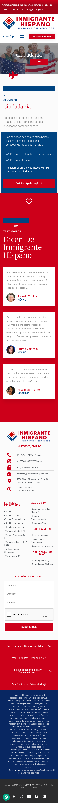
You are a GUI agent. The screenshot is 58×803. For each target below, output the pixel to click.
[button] (22, 37)
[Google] (36, 796)
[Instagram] (21, 796)
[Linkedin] (44, 796)
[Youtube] (29, 796)
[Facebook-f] (14, 796)
